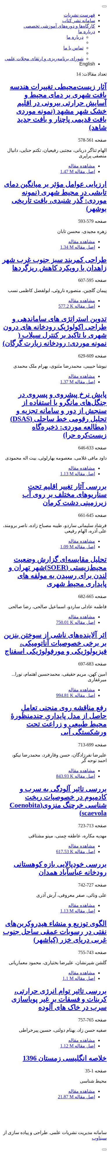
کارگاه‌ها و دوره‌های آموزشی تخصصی (59, 26)
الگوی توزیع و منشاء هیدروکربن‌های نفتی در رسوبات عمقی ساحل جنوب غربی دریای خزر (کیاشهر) (55, 932)
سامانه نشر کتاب (78, 20)
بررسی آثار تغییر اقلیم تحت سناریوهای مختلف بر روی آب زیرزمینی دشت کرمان (64, 494)
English (87, 63)
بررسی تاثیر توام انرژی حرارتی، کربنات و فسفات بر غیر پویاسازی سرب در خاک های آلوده (59, 999)
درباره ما (86, 31)
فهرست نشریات (79, 15)
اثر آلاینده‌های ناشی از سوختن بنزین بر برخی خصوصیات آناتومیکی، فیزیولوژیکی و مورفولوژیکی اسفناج (55, 643)
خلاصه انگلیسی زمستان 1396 (65, 1058)
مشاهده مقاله (81, 165)
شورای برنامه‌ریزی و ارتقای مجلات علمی (44, 58)
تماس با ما (73, 47)
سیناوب (99, 1138)
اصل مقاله (77, 171)
